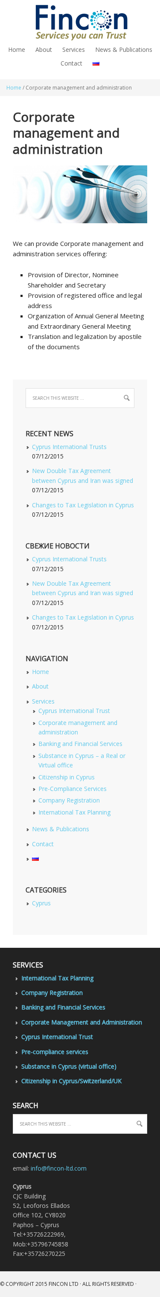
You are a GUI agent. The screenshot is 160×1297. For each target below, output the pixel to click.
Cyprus (41, 903)
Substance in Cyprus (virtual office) (68, 1066)
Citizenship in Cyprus (66, 777)
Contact (43, 844)
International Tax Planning (74, 812)
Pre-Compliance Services (72, 789)
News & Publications (60, 829)
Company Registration (69, 800)
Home (40, 672)
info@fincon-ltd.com (59, 1168)
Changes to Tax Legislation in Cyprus (83, 505)
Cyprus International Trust (74, 711)
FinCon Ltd (80, 21)
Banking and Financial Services (80, 744)
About (40, 686)
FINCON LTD (64, 1284)
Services (43, 701)
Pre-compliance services (54, 1052)
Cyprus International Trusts (69, 447)
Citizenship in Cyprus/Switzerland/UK (71, 1081)
